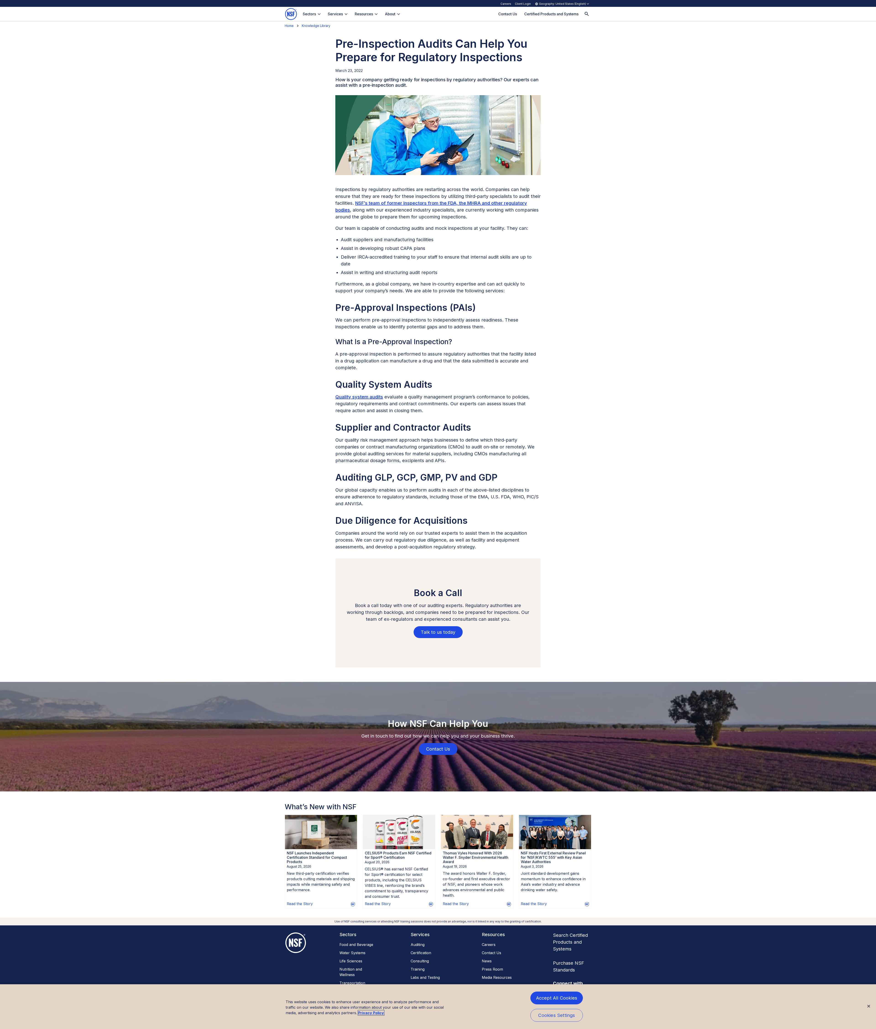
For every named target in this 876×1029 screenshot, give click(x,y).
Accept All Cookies (556, 998)
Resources (364, 14)
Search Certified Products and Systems (570, 942)
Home (289, 26)
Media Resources (497, 977)
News (487, 961)
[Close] (869, 1006)
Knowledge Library (316, 26)
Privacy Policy (371, 1013)
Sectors (309, 14)
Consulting (420, 961)
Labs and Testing (425, 977)
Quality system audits (359, 397)
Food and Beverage (356, 944)
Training (418, 969)
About (390, 14)
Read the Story (300, 903)
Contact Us (491, 952)
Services (335, 14)
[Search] (586, 14)
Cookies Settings (556, 1015)
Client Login (523, 3)
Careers (506, 3)
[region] (438, 1006)
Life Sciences (350, 961)
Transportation (352, 983)
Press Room (492, 969)
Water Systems (352, 952)
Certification (421, 952)
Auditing (418, 944)
